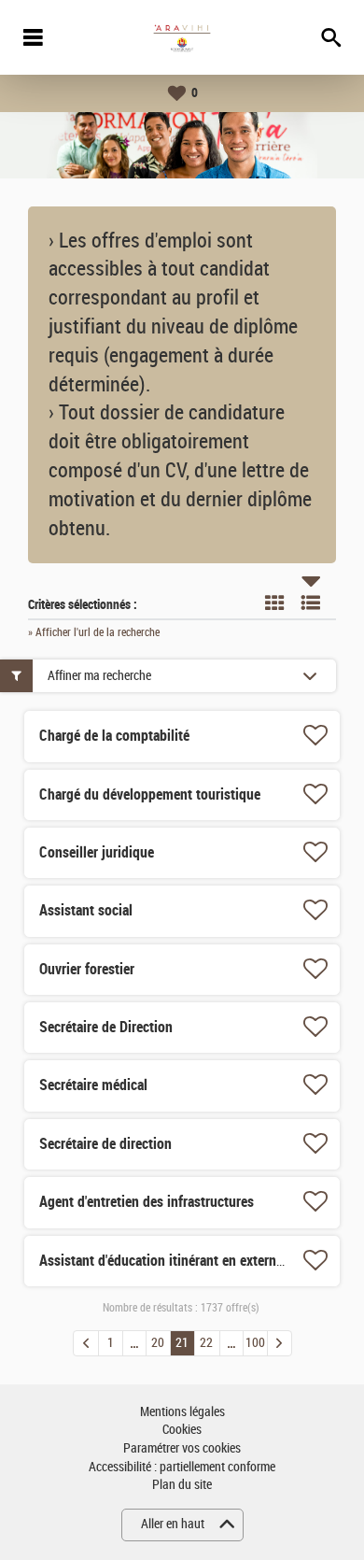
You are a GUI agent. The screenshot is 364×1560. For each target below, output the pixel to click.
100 (255, 1343)
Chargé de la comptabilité (114, 736)
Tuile (274, 602)
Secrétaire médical (93, 1085)
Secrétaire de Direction (106, 1027)
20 (157, 1343)
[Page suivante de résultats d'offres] (279, 1343)
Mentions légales (182, 1412)
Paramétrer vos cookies (182, 1448)
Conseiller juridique (96, 852)
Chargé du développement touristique (149, 794)
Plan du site (182, 1485)
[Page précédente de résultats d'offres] (86, 1343)
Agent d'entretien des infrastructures (146, 1202)
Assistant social (86, 910)
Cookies (182, 1430)
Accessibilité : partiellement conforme (182, 1467)
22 (206, 1343)
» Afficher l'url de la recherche (94, 632)
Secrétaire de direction (105, 1144)
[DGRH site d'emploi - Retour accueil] (182, 37)
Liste (311, 602)
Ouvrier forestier (86, 969)
